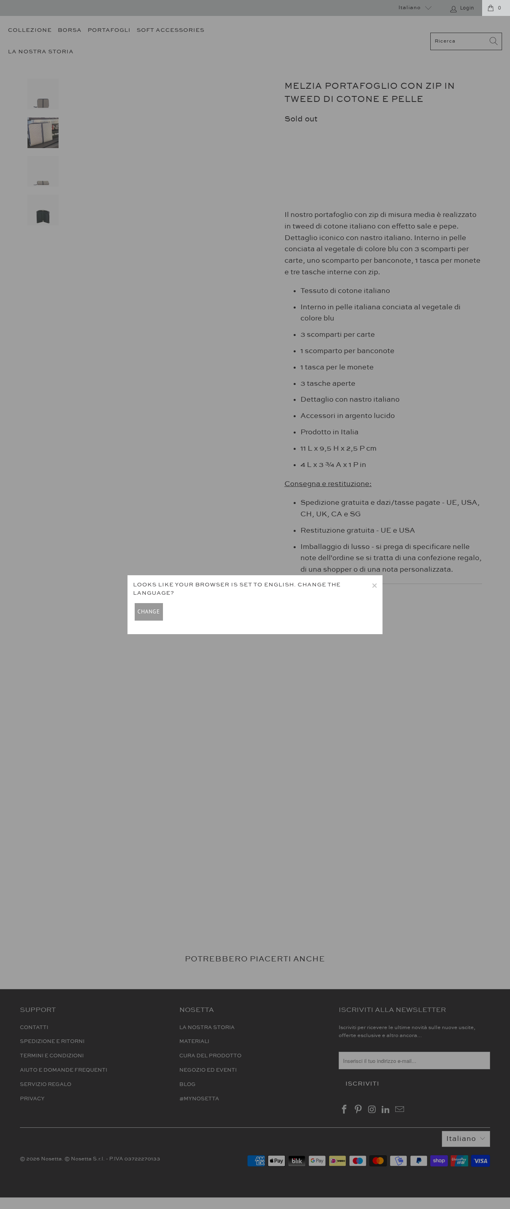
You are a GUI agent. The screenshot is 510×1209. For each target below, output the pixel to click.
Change (148, 611)
